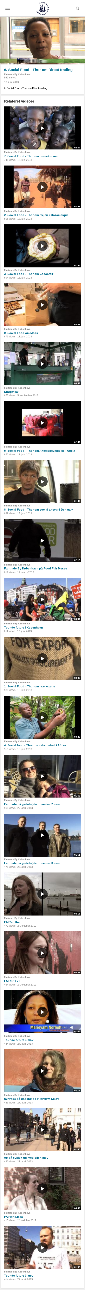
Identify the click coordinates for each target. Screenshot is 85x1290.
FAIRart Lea (12, 981)
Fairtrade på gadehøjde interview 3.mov (32, 863)
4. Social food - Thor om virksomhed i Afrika (35, 745)
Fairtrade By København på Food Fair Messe (35, 568)
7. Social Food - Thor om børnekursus (31, 156)
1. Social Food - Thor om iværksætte (29, 686)
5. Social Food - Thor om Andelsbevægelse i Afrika (39, 450)
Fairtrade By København (17, 74)
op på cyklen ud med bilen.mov (26, 1157)
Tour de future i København (23, 627)
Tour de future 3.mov (18, 1275)
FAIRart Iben (12, 922)
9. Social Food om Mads (21, 333)
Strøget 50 (11, 391)
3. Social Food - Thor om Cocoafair (28, 273)
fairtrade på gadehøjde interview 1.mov (31, 1098)
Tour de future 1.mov (18, 1040)
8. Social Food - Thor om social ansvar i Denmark (38, 509)
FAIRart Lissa (13, 1216)
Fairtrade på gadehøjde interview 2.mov (32, 804)
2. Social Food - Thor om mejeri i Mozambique (36, 215)
